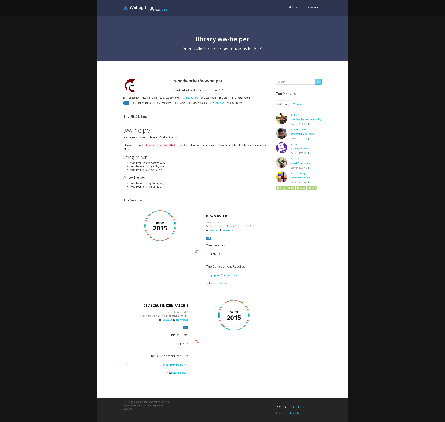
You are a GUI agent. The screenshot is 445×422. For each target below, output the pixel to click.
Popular (299, 104)
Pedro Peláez (164, 10)
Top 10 (280, 187)
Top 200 (301, 187)
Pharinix (294, 413)
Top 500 (312, 187)
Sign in (311, 7)
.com (143, 7)
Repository (192, 97)
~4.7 (224, 275)
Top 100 (290, 187)
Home (295, 7)
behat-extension (301, 129)
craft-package (300, 173)
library (296, 114)
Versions (219, 102)
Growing (285, 104)
